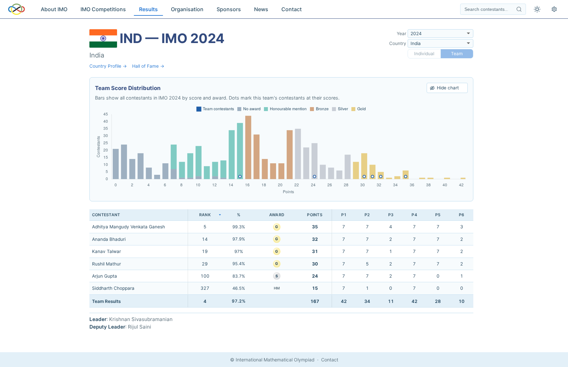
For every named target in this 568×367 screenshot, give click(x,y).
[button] (205, 215)
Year (401, 33)
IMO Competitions (103, 9)
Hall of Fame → (148, 66)
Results (148, 9)
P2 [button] (367, 214)
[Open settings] (554, 9)
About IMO (54, 9)
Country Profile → (108, 66)
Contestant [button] (106, 214)
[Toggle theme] (537, 9)
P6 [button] (461, 214)
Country (397, 43)
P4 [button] (414, 214)
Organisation (187, 9)
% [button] (238, 214)
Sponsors (229, 9)
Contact (291, 9)
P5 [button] (437, 214)
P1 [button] (343, 214)
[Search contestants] (519, 9)
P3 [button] (390, 214)
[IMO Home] (16, 9)
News (261, 9)
